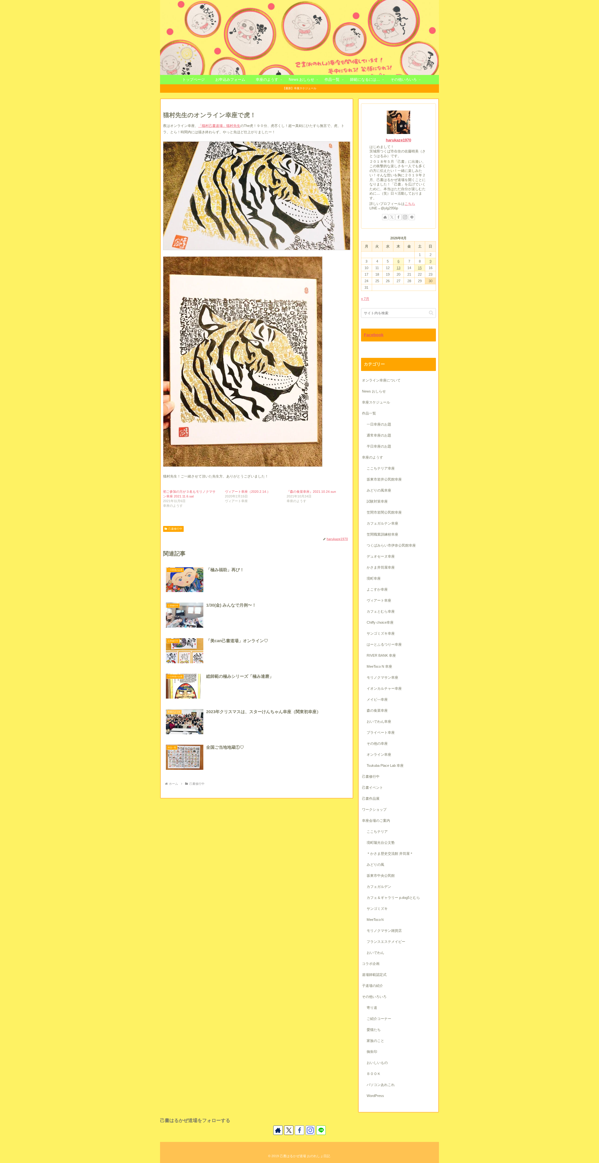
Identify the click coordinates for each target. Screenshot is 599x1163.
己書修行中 (175, 528)
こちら (410, 204)
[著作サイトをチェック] (385, 217)
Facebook (374, 335)
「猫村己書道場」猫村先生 (219, 126)
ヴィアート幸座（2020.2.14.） (247, 491)
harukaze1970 (398, 140)
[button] (431, 312)
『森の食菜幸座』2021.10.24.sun (311, 491)
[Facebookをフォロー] (398, 217)
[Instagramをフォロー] (405, 217)
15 (420, 268)
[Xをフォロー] (392, 217)
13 (398, 268)
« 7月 (365, 299)
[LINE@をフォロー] (412, 217)
